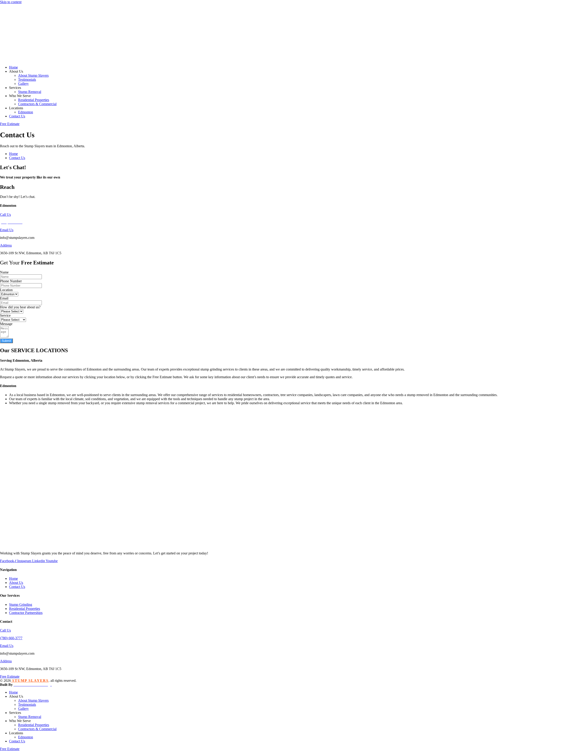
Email (4, 298)
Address (6, 245)
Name (4, 272)
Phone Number (11, 281)
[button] (294, 71)
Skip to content (10, 2)
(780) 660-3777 (11, 638)
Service (5, 315)
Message (6, 324)
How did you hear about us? (20, 307)
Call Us (5, 214)
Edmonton (8, 386)
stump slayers (30, 680)
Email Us (6, 230)
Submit (6, 340)
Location (6, 290)
